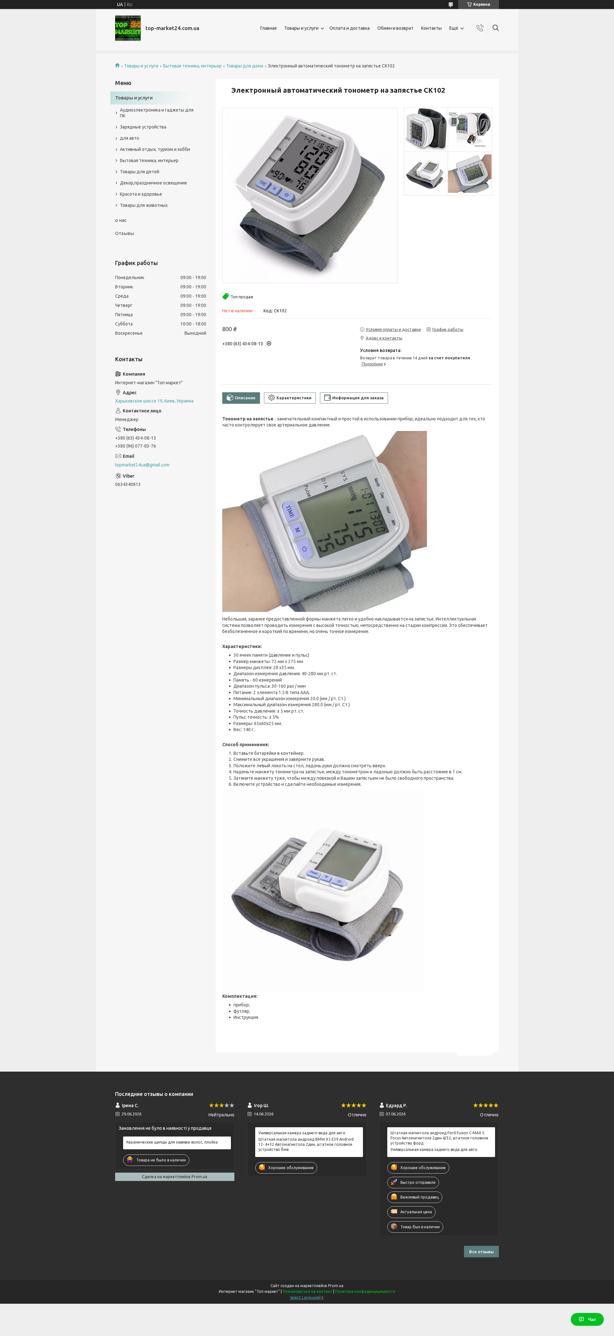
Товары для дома (244, 65)
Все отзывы (481, 1251)
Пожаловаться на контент (307, 1291)
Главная (268, 28)
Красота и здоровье (141, 194)
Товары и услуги (301, 28)
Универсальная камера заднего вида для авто (301, 1133)
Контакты (431, 28)
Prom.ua (335, 1286)
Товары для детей (139, 171)
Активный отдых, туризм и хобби (155, 149)
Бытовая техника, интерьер (192, 65)
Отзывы (124, 233)
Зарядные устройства (143, 126)
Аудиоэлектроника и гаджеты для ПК (156, 113)
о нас (121, 220)
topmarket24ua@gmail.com (142, 464)
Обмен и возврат (395, 28)
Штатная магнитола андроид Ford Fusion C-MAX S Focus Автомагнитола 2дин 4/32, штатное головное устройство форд (439, 1138)
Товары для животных (144, 205)
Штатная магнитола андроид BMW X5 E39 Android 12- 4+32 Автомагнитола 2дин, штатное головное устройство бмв (306, 1144)
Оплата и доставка (349, 28)
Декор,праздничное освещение (153, 182)
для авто (129, 138)
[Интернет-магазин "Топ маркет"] (128, 28)
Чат (592, 1319)
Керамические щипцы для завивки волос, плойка (172, 1142)
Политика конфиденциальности (365, 1291)
